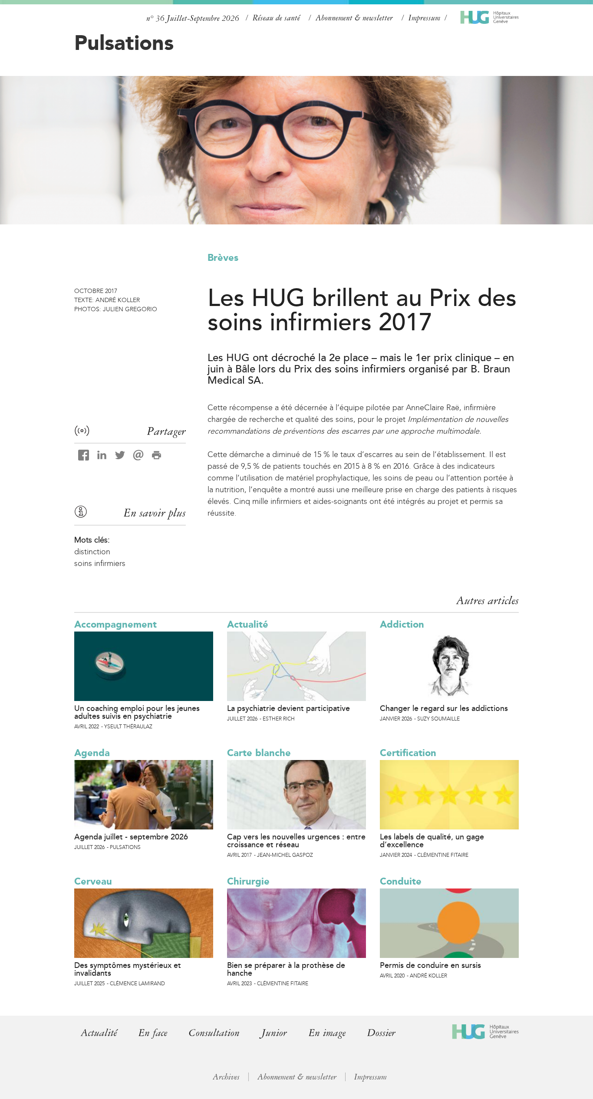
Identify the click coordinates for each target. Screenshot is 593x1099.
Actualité (247, 624)
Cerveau (93, 881)
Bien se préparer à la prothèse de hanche (286, 969)
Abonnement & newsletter (354, 18)
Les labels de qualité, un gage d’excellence (432, 841)
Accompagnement (115, 624)
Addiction (402, 624)
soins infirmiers (99, 563)
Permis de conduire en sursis (430, 965)
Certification (408, 753)
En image (327, 1033)
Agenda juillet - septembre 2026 (131, 837)
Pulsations (124, 42)
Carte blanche (259, 753)
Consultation (214, 1033)
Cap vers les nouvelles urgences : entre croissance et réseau (296, 841)
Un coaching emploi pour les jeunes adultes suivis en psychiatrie (137, 712)
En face (152, 1033)
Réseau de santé (276, 18)
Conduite (401, 881)
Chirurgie (248, 881)
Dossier (381, 1033)
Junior (274, 1033)
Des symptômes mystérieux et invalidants (127, 969)
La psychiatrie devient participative (288, 708)
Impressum (424, 18)
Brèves (223, 257)
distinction (92, 551)
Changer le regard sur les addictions (444, 708)
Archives (226, 1077)
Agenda (92, 753)
